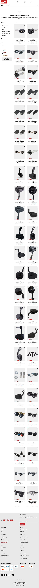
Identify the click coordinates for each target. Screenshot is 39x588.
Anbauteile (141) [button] (4, 35)
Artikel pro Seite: (16, 506)
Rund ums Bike (22, 539)
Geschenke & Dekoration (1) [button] (6, 31)
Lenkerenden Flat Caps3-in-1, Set (20, 501)
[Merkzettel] (31, 2)
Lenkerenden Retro (32, 463)
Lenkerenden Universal (19, 483)
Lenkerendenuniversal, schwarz (19, 61)
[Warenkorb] (37, 2)
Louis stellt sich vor (4, 547)
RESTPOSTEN (6, 55)
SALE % (5, 52)
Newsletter (2, 536)
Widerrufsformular (23, 553)
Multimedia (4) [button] (4, 29)
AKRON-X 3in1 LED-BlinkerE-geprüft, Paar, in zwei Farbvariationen (20, 162)
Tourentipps (22, 531)
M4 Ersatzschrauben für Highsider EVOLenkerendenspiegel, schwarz (32, 364)
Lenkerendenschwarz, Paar (20, 424)
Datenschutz (22, 550)
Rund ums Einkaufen (4, 553)
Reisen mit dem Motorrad (24, 537)
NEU (4, 50)
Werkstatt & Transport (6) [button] (6, 33)
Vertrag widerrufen (4, 542)
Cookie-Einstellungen (23, 558)
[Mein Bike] (24, 2)
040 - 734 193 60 (8, 520)
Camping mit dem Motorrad (24, 542)
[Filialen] (18, 2)
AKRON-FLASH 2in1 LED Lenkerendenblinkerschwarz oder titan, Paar (20, 41)
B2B (1, 531)
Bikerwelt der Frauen (23, 529)
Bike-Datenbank (3, 534)
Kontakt (2, 529)
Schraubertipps (22, 534)
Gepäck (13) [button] (3, 27)
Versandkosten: (14, 583)
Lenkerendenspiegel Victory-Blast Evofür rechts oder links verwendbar (20, 343)
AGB (21, 548)
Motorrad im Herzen (23, 536)
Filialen (2, 548)
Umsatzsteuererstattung (5, 555)
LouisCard (2, 539)
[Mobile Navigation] (2, 5)
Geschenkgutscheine (4, 537)
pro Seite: (20, 22)
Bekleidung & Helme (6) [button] (5, 25)
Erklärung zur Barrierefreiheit (24, 555)
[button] (37, 5)
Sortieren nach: (29, 22)
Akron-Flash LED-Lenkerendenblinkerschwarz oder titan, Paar (32, 41)
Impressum (22, 547)
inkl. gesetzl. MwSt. (19, 582)
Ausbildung (2, 550)
